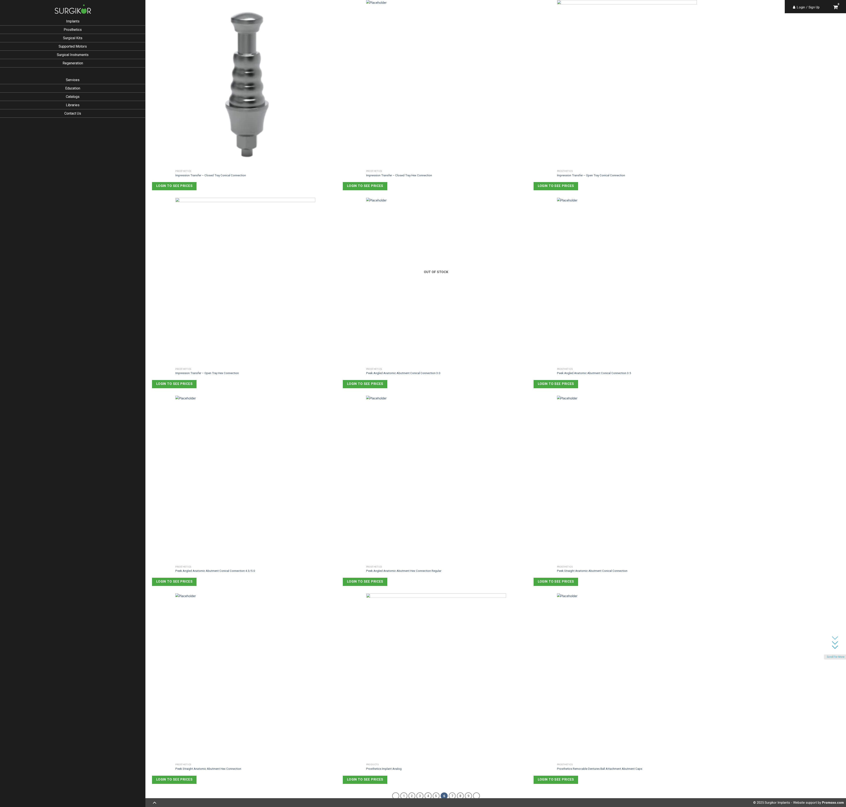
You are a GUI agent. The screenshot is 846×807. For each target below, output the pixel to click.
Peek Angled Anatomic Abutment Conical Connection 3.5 (594, 373)
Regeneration (73, 63)
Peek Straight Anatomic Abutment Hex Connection (208, 768)
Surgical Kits (72, 38)
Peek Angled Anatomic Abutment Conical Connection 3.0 (403, 373)
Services (73, 80)
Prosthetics (73, 30)
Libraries (73, 105)
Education (72, 88)
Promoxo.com (833, 803)
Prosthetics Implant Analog (384, 768)
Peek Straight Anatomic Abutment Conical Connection (592, 570)
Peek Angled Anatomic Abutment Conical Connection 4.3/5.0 (215, 570)
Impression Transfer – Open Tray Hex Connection (207, 373)
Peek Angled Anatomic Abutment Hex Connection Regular (403, 570)
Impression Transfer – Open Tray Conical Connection (591, 175)
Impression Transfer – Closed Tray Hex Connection (399, 175)
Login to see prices (174, 186)
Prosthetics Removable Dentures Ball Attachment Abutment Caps (599, 768)
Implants (73, 21)
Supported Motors (73, 46)
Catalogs (73, 97)
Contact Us (72, 113)
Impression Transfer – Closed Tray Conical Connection (210, 175)
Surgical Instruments (73, 55)
